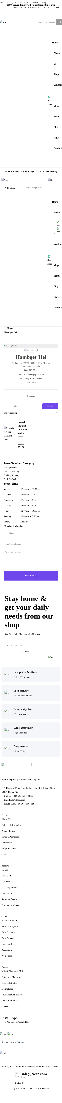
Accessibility (8, 950)
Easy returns (21, 746)
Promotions (7, 956)
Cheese (5, 1006)
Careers (5, 854)
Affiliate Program (10, 926)
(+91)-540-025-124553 (23, 796)
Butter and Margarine (12, 977)
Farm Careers (8, 938)
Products (31, 396)
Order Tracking (39, 2)
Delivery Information (11, 825)
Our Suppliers (8, 944)
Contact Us (7, 842)
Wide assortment (23, 727)
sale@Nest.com (17, 800)
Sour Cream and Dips (12, 994)
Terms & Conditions (11, 837)
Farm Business (8, 932)
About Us (4, 2)
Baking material (10, 467)
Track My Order (9, 887)
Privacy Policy (8, 831)
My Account (16, 2)
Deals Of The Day (11, 471)
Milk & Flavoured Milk (12, 971)
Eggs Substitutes (9, 983)
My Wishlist (7, 881)
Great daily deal (23, 709)
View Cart (6, 875)
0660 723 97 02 (31, 370)
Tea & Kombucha (10, 1000)
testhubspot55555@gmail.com (31, 374)
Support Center (9, 848)
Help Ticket (7, 893)
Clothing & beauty (11, 475)
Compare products (10, 905)
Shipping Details (9, 899)
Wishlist (27, 2)
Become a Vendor (10, 920)
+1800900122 (35, 7)
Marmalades (7, 989)
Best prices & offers (25, 672)
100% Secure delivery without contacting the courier (31, 5)
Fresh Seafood (10, 479)
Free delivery (21, 690)
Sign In (5, 870)
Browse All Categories (19, 101)
